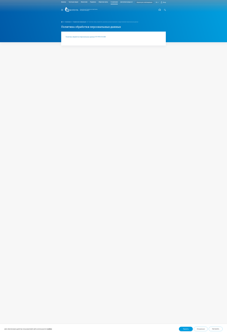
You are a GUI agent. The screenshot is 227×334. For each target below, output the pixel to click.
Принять (186, 329)
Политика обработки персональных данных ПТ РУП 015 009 (86, 37)
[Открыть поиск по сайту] (165, 10)
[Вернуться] (71, 10)
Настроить (215, 329)
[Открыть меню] (62, 10)
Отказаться (201, 329)
